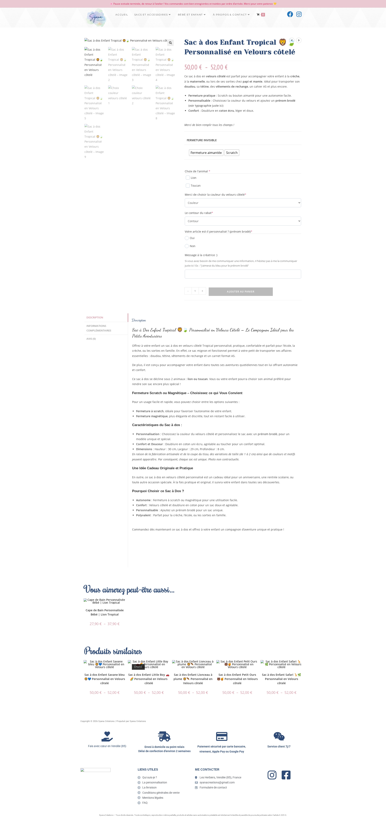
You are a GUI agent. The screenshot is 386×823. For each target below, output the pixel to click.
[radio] (206, 153)
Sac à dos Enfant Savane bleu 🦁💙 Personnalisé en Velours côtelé (104, 679)
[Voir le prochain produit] (299, 40)
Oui (192, 238)
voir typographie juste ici (206, 105)
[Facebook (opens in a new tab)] (290, 14)
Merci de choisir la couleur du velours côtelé (222, 194)
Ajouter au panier (241, 291)
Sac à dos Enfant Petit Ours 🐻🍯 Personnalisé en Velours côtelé (237, 679)
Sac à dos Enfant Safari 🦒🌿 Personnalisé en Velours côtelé (281, 679)
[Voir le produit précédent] (292, 40)
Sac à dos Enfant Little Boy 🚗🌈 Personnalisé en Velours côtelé (148, 679)
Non (192, 246)
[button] (170, 43)
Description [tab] (94, 317)
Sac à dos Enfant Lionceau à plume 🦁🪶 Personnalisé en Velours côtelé (193, 679)
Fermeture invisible (202, 140)
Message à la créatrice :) (201, 255)
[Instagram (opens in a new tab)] (299, 14)
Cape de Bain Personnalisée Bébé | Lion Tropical (105, 612)
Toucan (196, 185)
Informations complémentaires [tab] (98, 328)
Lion (193, 178)
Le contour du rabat (205, 213)
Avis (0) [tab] (91, 338)
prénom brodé (267, 434)
